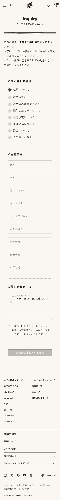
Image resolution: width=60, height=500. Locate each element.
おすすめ (8, 410)
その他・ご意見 (22, 137)
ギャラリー (9, 416)
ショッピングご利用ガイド (16, 464)
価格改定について (40, 398)
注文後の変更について (26, 104)
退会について (21, 130)
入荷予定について (24, 117)
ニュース (36, 392)
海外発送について (24, 124)
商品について (10, 441)
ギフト (7, 404)
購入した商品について (26, 110)
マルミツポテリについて (43, 380)
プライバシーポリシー (39, 485)
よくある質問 (10, 449)
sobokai (8, 398)
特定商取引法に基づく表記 (16, 489)
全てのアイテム (11, 386)
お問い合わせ (10, 456)
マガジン (8, 422)
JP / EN (49, 476)
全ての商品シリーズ (13, 380)
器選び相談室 (10, 434)
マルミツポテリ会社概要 (15, 485)
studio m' (9, 392)
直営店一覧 (37, 386)
